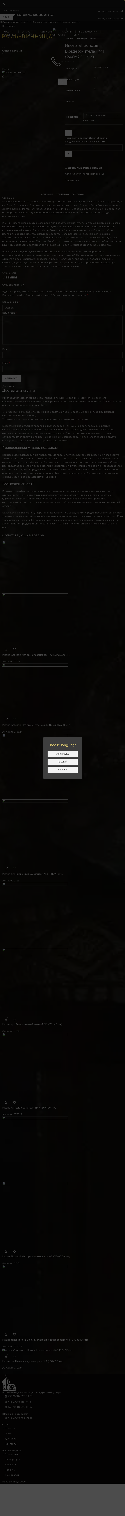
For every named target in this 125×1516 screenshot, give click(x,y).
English (62, 770)
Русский (62, 762)
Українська (62, 754)
